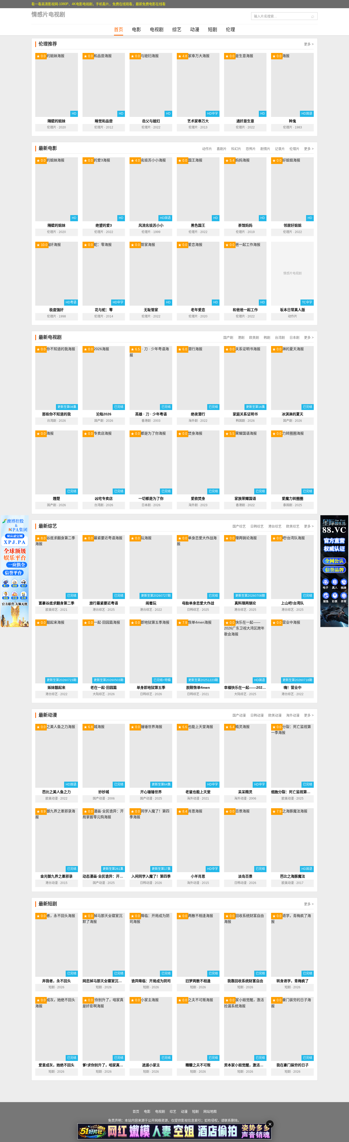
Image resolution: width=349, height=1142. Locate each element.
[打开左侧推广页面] (15, 571)
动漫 (194, 29)
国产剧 (228, 337)
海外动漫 (292, 715)
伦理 (230, 29)
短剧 (212, 29)
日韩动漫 (257, 715)
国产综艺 (239, 526)
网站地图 (210, 1111)
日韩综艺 (257, 526)
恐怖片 (251, 149)
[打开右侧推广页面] (334, 571)
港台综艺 (275, 526)
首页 (118, 29)
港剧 (241, 337)
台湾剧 (280, 337)
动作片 (207, 149)
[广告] (174, 1131)
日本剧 (294, 337)
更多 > (309, 44)
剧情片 (265, 149)
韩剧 (267, 337)
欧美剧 (254, 337)
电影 (136, 29)
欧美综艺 (292, 526)
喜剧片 (222, 149)
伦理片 (294, 149)
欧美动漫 (275, 715)
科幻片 (236, 149)
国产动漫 (239, 715)
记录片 (280, 149)
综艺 (176, 29)
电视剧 (157, 29)
